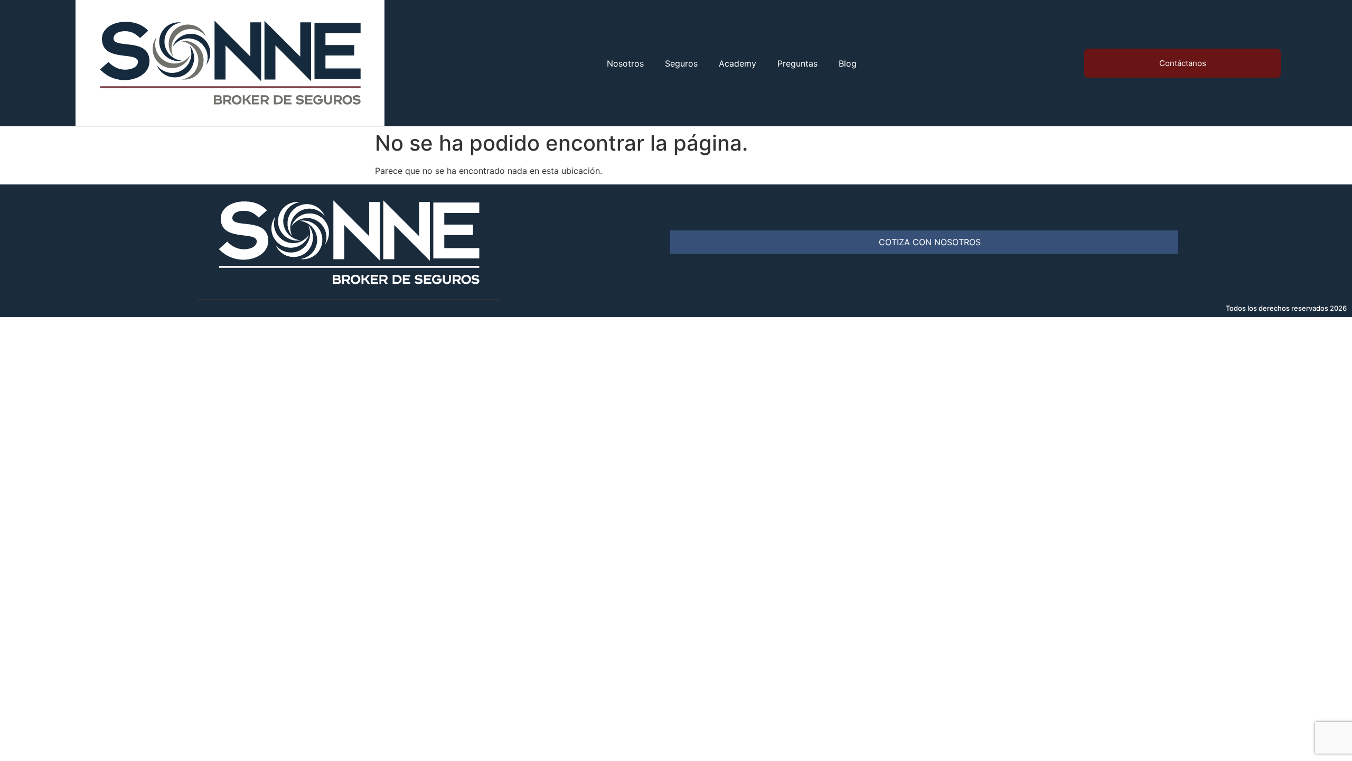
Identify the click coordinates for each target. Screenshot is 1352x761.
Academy (737, 63)
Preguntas (797, 63)
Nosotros (625, 63)
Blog (848, 63)
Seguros (681, 63)
